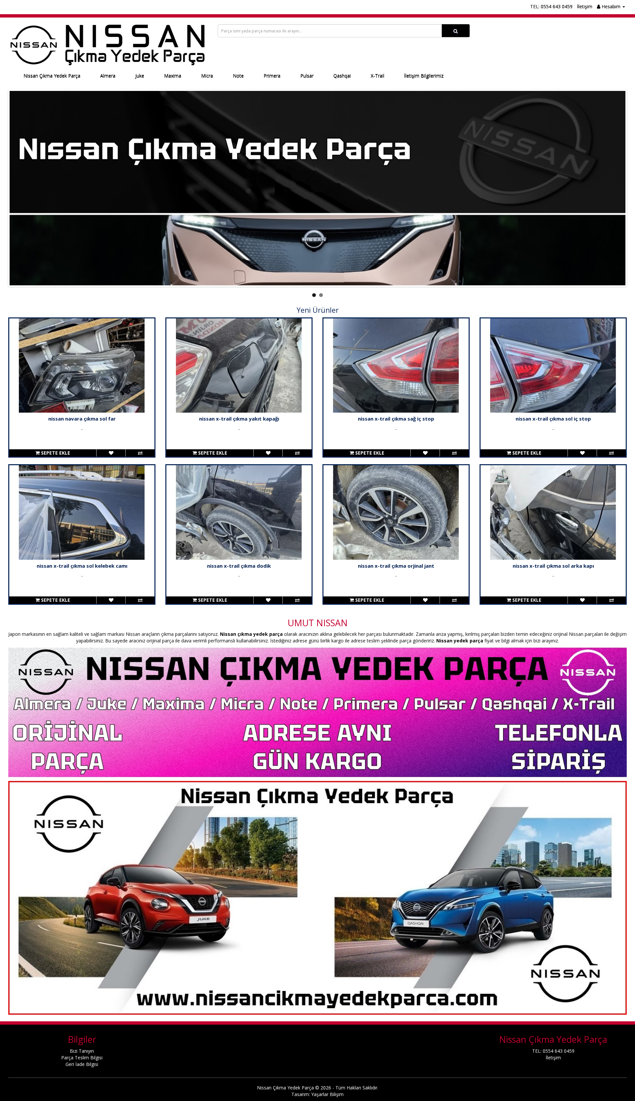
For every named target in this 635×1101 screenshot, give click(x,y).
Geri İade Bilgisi (81, 1064)
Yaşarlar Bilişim (327, 1094)
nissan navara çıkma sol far (82, 418)
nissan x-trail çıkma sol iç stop (553, 418)
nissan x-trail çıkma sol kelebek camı (82, 565)
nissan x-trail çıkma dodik (239, 565)
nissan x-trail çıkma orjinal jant (396, 565)
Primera (272, 76)
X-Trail (377, 76)
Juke (139, 76)
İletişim (584, 6)
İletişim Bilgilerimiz (424, 76)
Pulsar (307, 76)
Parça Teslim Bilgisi (82, 1057)
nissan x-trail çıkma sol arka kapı (553, 565)
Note (238, 76)
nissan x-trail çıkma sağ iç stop (396, 418)
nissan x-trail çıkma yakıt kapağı (239, 418)
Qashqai (342, 76)
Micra (207, 76)
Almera (107, 76)
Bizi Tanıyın (82, 1051)
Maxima (172, 76)
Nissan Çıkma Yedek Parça (51, 76)
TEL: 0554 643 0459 (551, 6)
